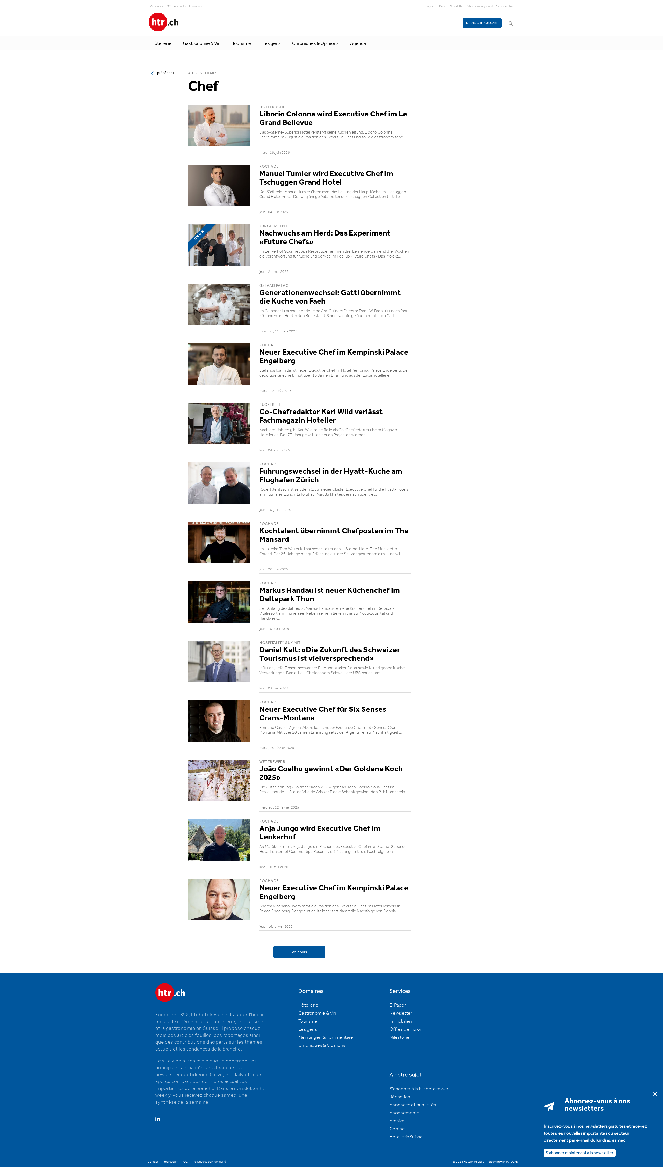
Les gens (271, 43)
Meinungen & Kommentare (325, 1037)
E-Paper (441, 6)
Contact (398, 1129)
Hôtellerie (161, 43)
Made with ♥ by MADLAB (502, 1161)
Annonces (156, 6)
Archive (397, 1121)
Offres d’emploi (405, 1029)
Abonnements (404, 1113)
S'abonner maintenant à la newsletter (580, 1152)
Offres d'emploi (176, 6)
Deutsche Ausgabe (482, 22)
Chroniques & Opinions (315, 43)
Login (429, 6)
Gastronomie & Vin (202, 43)
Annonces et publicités (413, 1105)
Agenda (358, 43)
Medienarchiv (504, 6)
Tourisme (241, 43)
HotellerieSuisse (406, 1137)
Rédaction (400, 1096)
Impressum (170, 1161)
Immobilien (196, 6)
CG (185, 1161)
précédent (165, 73)
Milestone (400, 1037)
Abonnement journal (480, 6)
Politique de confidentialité (209, 1161)
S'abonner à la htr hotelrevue (419, 1088)
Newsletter (457, 6)
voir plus (299, 952)
